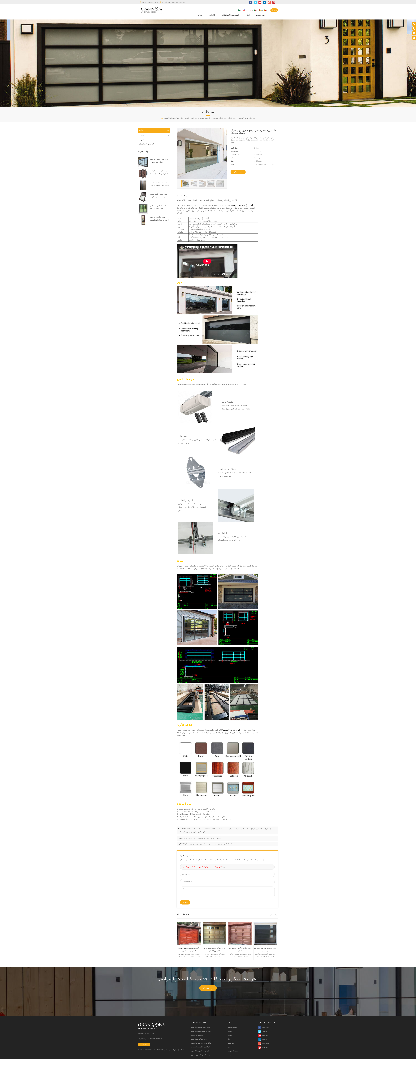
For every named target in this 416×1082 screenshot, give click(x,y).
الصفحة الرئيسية (232, 1027)
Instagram (265, 1044)
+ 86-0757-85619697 (144, 1033)
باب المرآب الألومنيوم (219, 118)
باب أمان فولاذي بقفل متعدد (199, 1039)
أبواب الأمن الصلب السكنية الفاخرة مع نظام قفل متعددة (159, 172)
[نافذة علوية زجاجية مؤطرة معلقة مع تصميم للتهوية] (143, 197)
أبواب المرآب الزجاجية (194, 828)
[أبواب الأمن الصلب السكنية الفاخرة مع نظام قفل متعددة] (143, 173)
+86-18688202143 (148, 2)
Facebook (265, 1028)
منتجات (230, 1031)
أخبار (248, 15)
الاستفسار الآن (238, 172)
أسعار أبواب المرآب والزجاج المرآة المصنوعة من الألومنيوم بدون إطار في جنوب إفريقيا (208, 844)
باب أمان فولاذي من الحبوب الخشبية (201, 1043)
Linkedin (264, 1040)
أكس (229, 1047)
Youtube (265, 1036)
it (257, 10)
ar (241, 10)
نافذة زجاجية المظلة (197, 1035)
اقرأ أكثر (143, 1044)
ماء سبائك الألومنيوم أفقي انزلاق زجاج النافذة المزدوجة (159, 207)
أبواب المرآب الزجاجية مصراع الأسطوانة (192, 832)
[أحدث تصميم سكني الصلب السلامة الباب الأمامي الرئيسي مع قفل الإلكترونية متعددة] (143, 185)
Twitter (264, 1032)
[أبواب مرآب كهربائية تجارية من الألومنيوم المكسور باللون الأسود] (265, 933)
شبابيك (199, 15)
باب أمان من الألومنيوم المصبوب (200, 1047)
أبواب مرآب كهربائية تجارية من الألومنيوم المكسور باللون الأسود (203, 838)
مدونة (169, 1050)
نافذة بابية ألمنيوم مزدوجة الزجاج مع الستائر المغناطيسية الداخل (159, 219)
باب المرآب (231, 118)
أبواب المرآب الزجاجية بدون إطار (237, 828)
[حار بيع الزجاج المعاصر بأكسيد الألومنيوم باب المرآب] (214, 933)
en (246, 10)
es (262, 10)
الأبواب (212, 15)
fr (252, 10)
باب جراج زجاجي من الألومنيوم (200, 1051)
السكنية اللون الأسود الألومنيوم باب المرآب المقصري (159, 161)
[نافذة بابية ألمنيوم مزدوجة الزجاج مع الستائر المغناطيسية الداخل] (143, 220)
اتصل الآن (206, 988)
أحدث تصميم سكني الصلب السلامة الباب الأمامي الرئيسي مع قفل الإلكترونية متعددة (159, 184)
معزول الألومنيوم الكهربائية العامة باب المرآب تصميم (189, 950)
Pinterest (265, 1048)
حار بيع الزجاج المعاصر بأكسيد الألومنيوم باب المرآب (214, 950)
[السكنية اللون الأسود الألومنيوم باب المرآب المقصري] (143, 162)
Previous (271, 915)
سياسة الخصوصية (233, 1051)
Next (276, 915)
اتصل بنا (230, 1035)
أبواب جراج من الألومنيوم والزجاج (261, 828)
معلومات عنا (260, 15)
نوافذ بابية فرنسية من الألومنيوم (200, 1027)
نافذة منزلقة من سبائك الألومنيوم (201, 1031)
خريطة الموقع (232, 1043)
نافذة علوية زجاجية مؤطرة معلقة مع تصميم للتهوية (158, 195)
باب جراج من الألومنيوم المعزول (200, 1055)
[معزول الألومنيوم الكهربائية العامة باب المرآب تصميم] (189, 933)
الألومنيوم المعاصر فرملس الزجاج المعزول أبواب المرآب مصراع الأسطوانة (202, 867)
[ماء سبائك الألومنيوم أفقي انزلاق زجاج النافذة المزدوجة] (143, 208)
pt (267, 10)
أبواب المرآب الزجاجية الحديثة (214, 828)
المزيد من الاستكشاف (230, 15)
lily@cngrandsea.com (178, 2)
